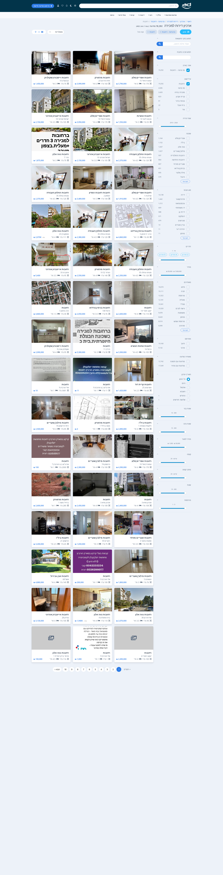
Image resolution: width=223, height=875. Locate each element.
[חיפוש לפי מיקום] (160, 57)
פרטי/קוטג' (180, 199)
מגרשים (181, 220)
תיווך (183, 343)
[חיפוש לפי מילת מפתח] (160, 44)
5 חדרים (162, 255)
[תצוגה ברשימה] (39, 32)
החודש (182, 395)
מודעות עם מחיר (178, 366)
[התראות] (67, 6)
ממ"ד (182, 304)
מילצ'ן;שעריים (179, 151)
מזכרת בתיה (180, 92)
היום (183, 383)
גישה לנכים (180, 308)
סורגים (182, 325)
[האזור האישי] (58, 6)
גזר (183, 109)
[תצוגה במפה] (35, 32)
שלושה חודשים (179, 400)
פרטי (183, 348)
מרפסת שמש (179, 321)
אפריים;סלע (180, 138)
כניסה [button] (112, 15)
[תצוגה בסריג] (42, 32)
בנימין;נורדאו (179, 168)
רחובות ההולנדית (178, 155)
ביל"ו (183, 142)
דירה (183, 195)
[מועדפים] (62, 6)
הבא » (57, 669)
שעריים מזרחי (179, 164)
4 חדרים (174, 255)
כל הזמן (182, 379)
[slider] (160, 126)
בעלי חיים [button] (122, 15)
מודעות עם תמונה (177, 361)
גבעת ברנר (180, 101)
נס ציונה (181, 88)
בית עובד (181, 105)
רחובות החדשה (178, 160)
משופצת (181, 313)
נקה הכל (140, 32)
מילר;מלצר (180, 172)
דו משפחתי (180, 208)
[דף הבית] (186, 6)
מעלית (182, 300)
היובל (182, 177)
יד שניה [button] (142, 15)
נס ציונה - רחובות (177, 70)
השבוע (182, 391)
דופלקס (182, 216)
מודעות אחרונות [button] (171, 15)
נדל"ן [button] (159, 15)
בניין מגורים (180, 225)
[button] (174, 38)
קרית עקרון (180, 96)
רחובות (182, 84)
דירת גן (182, 212)
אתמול (182, 387)
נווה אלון (181, 147)
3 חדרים (185, 255)
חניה (183, 291)
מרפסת (182, 295)
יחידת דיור (180, 229)
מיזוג (183, 287)
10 (65, 669)
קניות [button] (132, 15)
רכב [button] (151, 15)
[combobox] (129, 6)
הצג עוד (185, 181)
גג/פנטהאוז (180, 203)
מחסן (182, 233)
